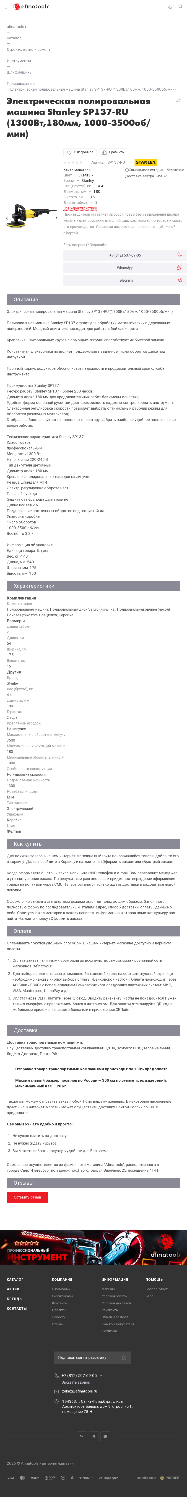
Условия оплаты (114, 1296)
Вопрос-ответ (157, 1289)
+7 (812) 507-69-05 (125, 255)
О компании (61, 1289)
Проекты (59, 1310)
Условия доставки (116, 1303)
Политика (109, 1331)
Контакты (17, 1309)
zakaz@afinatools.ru (79, 1391)
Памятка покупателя (118, 1324)
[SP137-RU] (31, 218)
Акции (13, 1289)
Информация (115, 1280)
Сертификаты (62, 1296)
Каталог (15, 1280)
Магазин (108, 1289)
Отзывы (58, 1324)
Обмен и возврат (115, 1317)
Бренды (15, 1299)
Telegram (125, 280)
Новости (58, 1317)
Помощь (154, 1280)
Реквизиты (110, 1310)
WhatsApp (125, 268)
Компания (62, 1280)
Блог (149, 1296)
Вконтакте (82, 1436)
